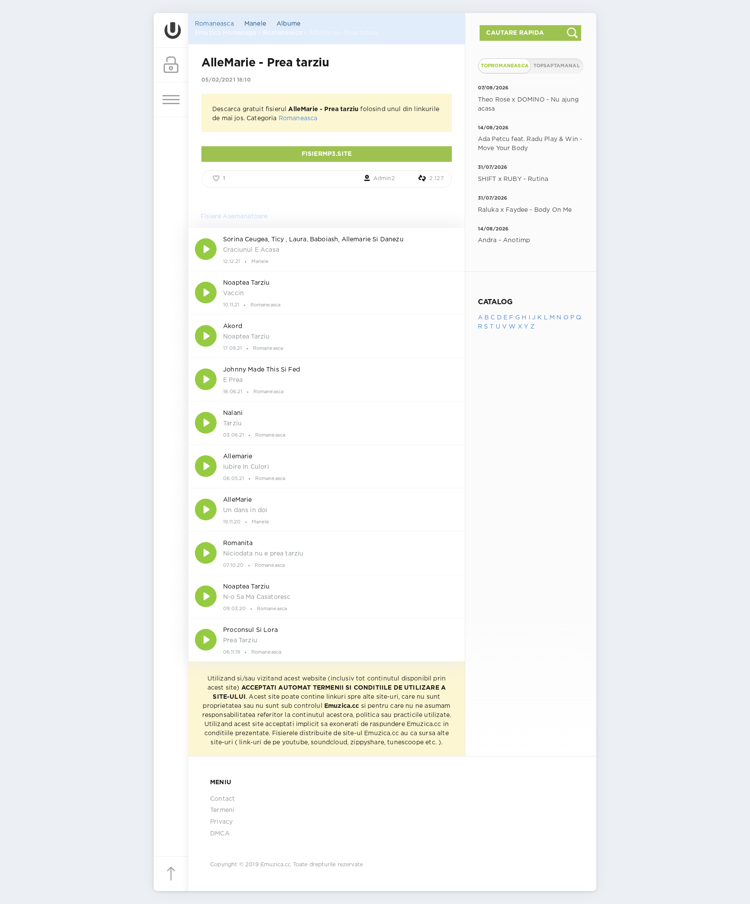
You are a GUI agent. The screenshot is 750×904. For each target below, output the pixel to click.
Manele (255, 23)
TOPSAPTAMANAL (556, 66)
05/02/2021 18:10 (226, 80)
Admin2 (384, 178)
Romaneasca (214, 23)
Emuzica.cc (275, 864)
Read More (326, 249)
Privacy (221, 822)
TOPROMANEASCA (505, 66)
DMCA (220, 833)
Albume (288, 23)
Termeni (222, 810)
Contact (222, 799)
